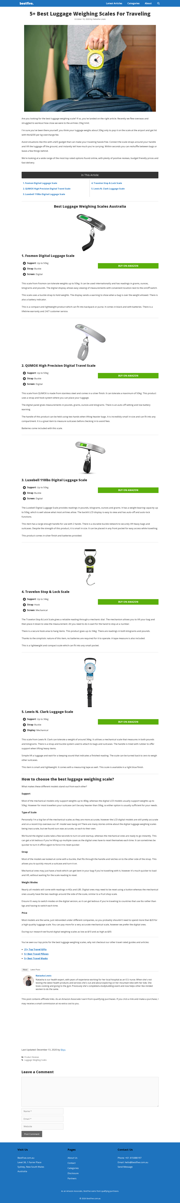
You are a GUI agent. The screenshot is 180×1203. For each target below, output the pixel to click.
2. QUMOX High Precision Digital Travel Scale (46, 188)
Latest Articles (114, 3)
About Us (72, 1157)
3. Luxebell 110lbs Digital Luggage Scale (44, 194)
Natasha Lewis (43, 975)
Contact (72, 1162)
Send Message (125, 1166)
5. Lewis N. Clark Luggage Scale (108, 188)
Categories (133, 3)
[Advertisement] (90, 1027)
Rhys (63, 1049)
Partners (72, 1178)
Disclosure (73, 1173)
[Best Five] (27, 3)
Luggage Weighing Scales (35, 1060)
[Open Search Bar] (158, 3)
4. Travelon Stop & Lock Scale (106, 183)
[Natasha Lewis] (28, 985)
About (148, 3)
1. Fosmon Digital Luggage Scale (40, 183)
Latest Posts (35, 970)
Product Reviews (31, 1057)
